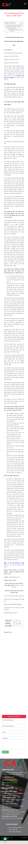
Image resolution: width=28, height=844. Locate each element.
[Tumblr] (19, 622)
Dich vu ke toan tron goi (10, 612)
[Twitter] (17, 620)
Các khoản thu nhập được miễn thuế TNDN (16, 30)
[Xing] (19, 624)
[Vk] (17, 624)
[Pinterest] (14, 624)
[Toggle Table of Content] (20, 23)
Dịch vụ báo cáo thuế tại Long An (13, 604)
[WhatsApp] (17, 622)
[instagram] (26, 837)
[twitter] (24, 837)
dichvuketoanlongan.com (11, 782)
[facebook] (21, 837)
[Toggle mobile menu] (25, 3)
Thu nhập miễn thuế (12, 28)
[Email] (14, 625)
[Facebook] (14, 620)
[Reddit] (19, 620)
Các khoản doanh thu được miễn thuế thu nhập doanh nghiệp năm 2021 (14, 26)
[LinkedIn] (14, 622)
